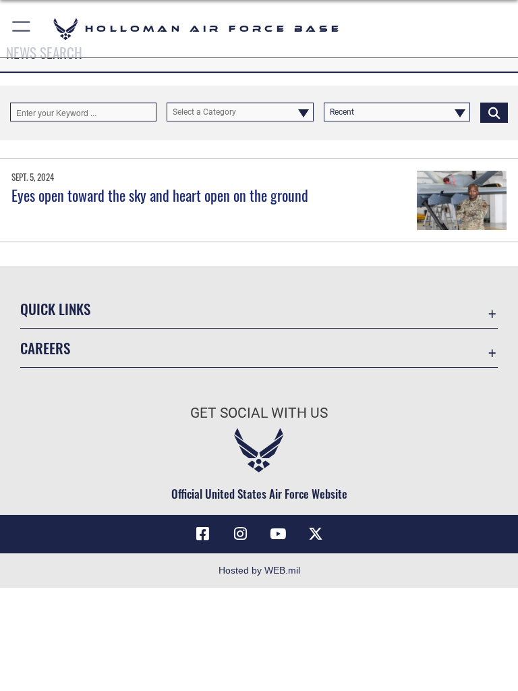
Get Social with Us (259, 413)
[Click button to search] (494, 112)
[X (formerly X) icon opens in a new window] (316, 534)
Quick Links (55, 308)
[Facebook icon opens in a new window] (202, 534)
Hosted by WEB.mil (259, 570)
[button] (22, 28)
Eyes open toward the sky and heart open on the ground (159, 195)
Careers (45, 347)
